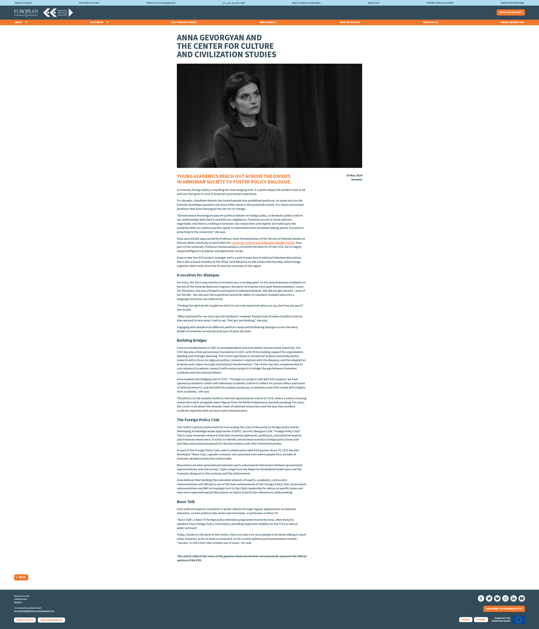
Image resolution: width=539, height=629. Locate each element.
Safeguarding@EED (51, 620)
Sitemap (481, 619)
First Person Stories (184, 22)
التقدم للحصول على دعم (233, 2)
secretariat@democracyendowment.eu (34, 611)
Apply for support (23, 2)
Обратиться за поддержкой (161, 2)
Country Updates (349, 22)
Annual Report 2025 (512, 22)
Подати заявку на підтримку (306, 2)
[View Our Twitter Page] (489, 598)
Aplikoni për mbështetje (512, 2)
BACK (22, 577)
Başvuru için (373, 2)
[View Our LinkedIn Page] (513, 598)
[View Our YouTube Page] (522, 598)
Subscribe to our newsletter (504, 608)
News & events (268, 22)
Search (466, 619)
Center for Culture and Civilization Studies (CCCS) (262, 243)
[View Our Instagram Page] (505, 598)
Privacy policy (25, 620)
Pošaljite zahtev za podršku (440, 2)
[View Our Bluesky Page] (497, 598)
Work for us (430, 22)
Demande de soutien (89, 2)
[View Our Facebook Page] (481, 598)
